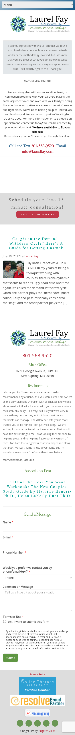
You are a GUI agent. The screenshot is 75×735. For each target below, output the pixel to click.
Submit (10, 658)
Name (8, 522)
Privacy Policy (37, 674)
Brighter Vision (47, 731)
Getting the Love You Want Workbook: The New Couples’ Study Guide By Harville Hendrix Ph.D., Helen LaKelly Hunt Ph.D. (37, 488)
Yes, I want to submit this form (28, 622)
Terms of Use (13, 617)
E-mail (8, 537)
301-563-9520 (42, 146)
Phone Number (14, 552)
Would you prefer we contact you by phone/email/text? (27, 569)
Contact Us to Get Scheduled (37, 214)
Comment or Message (18, 587)
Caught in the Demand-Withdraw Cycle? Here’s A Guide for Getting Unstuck (36, 243)
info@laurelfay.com (37, 151)
